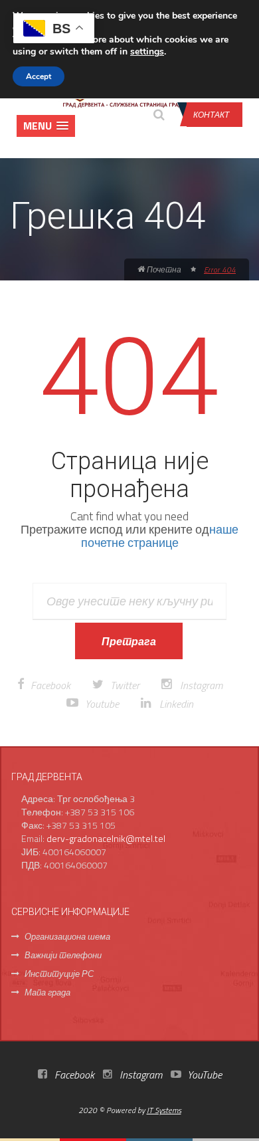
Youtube (102, 704)
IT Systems (164, 1110)
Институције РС (59, 973)
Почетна (163, 269)
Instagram (201, 685)
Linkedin (176, 704)
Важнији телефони (63, 955)
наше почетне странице (160, 536)
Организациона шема (67, 936)
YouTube (203, 1075)
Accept (38, 76)
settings (147, 52)
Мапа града (47, 992)
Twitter (124, 685)
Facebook (50, 685)
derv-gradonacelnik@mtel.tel (105, 838)
